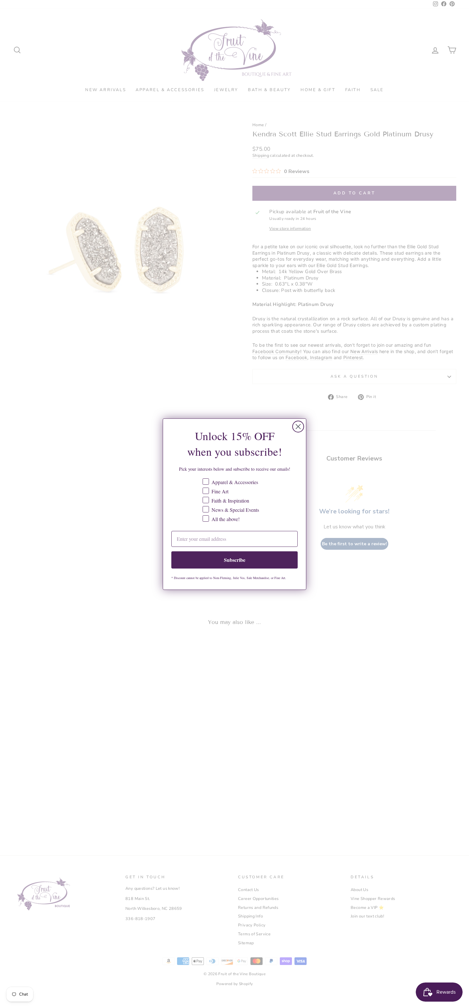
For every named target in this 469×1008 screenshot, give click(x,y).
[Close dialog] (298, 426)
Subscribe (234, 559)
